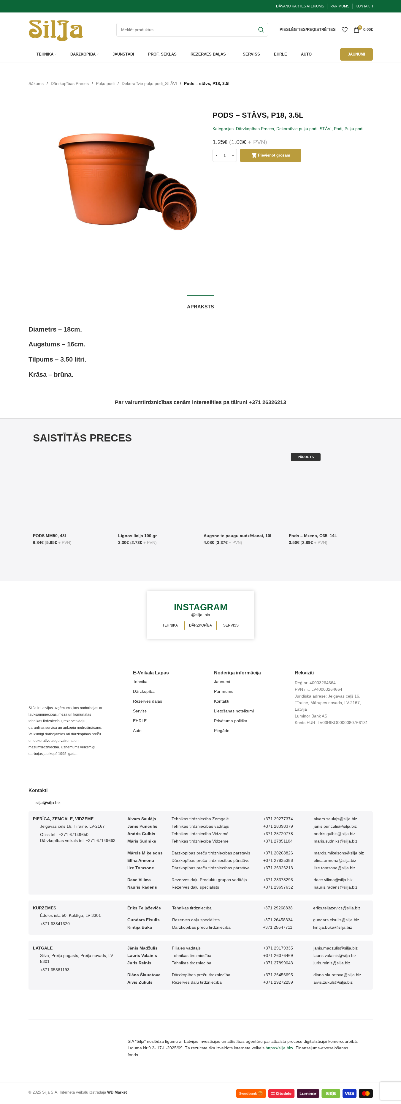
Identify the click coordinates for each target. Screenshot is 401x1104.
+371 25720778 (278, 832)
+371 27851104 (278, 840)
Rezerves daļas (147, 700)
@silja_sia (200, 614)
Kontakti (221, 700)
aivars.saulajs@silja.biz (335, 818)
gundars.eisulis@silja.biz (336, 919)
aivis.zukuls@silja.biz (333, 981)
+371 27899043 (278, 962)
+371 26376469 (278, 954)
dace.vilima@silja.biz (333, 878)
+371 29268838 (278, 907)
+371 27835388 (278, 859)
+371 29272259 (278, 981)
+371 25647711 (277, 926)
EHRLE (140, 719)
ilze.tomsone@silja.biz (334, 867)
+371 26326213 (278, 867)
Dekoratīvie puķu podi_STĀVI (149, 83)
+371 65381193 (54, 968)
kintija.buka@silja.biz (332, 926)
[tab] (200, 304)
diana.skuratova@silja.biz (337, 973)
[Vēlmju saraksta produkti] (345, 30)
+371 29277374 (278, 818)
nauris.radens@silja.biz (335, 886)
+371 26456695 (278, 973)
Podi (338, 128)
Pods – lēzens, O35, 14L (313, 535)
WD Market (117, 1091)
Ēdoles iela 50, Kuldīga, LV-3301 (70, 914)
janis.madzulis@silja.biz (335, 947)
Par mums (223, 690)
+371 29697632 (278, 886)
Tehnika (140, 680)
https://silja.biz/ (279, 1047)
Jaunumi (222, 680)
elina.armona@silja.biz (335, 859)
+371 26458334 (278, 919)
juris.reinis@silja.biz (331, 962)
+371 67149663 (100, 839)
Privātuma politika (230, 719)
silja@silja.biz (48, 801)
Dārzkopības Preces (70, 83)
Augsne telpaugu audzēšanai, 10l (237, 535)
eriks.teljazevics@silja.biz (336, 907)
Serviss (140, 710)
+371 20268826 (278, 852)
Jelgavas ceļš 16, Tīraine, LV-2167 (72, 825)
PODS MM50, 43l (49, 535)
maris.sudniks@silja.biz (335, 840)
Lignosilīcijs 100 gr (137, 535)
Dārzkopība (144, 690)
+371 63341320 (55, 922)
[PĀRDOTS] (328, 490)
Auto (137, 729)
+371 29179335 (278, 947)
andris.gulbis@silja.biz (334, 832)
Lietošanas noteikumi (234, 710)
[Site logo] (55, 29)
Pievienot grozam (274, 155)
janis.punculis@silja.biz (335, 825)
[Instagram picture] (33, 614)
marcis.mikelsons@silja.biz (339, 852)
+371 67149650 (73, 833)
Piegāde (221, 729)
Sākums (36, 83)
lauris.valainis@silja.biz (334, 954)
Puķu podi (105, 83)
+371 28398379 (278, 825)
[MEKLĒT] (261, 30)
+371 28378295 (278, 878)
